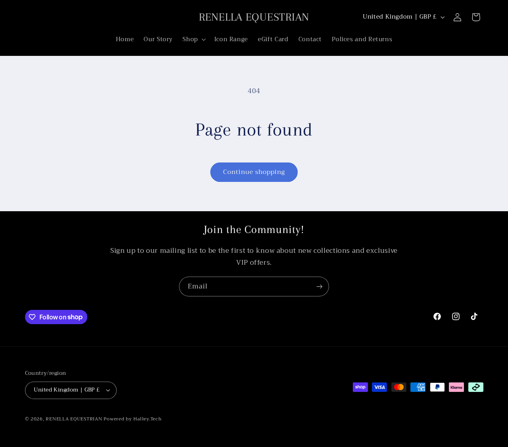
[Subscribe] (319, 286)
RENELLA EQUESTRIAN (74, 419)
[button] (193, 39)
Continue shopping (254, 171)
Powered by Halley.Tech (133, 419)
